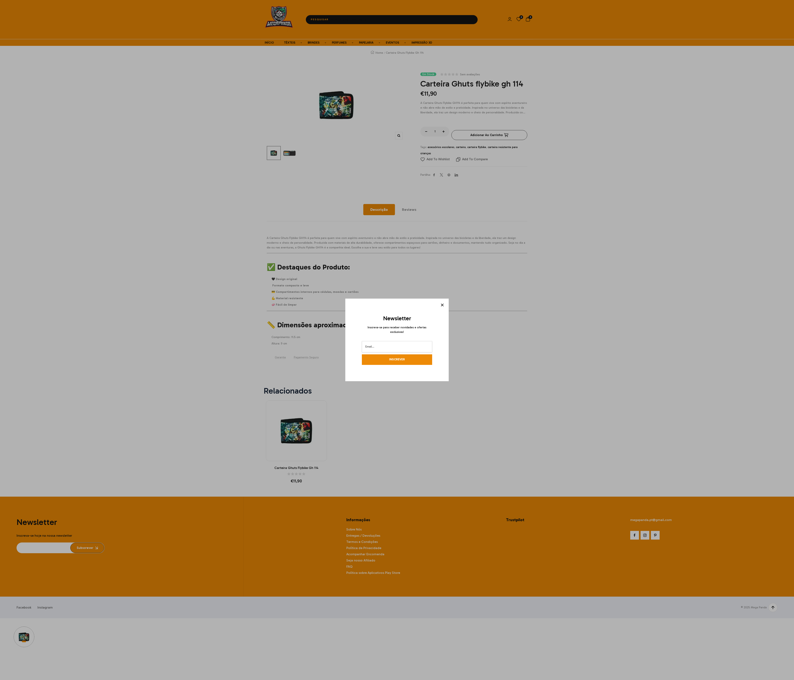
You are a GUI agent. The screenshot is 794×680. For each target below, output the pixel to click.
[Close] (442, 305)
